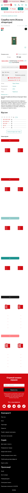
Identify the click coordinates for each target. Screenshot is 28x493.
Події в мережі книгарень (8, 432)
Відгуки (4, 112)
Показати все (4, 94)
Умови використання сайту (8, 455)
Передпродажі (5, 478)
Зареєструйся (4, 60)
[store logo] (8, 5)
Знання (14, 86)
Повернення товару (6, 448)
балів (10, 62)
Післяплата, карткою (20, 75)
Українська (15, 91)
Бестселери (4, 475)
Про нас (3, 417)
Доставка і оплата (6, 444)
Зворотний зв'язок (6, 451)
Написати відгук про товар (14, 131)
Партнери (4, 424)
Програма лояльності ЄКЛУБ (9, 486)
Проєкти (3, 428)
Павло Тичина (16, 83)
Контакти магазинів (6, 436)
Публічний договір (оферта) (9, 459)
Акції (2, 471)
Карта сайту (4, 463)
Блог (2, 420)
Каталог (4, 8)
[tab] (14, 112)
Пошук (14, 8)
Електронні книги (6, 482)
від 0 (16, 72)
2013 (14, 89)
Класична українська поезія (9, 15)
